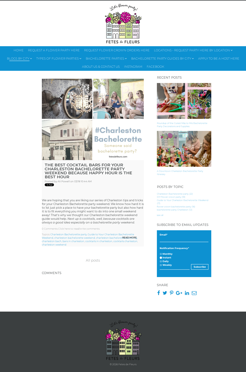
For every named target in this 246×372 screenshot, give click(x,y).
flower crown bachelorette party (176, 206)
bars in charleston (73, 241)
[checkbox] (175, 259)
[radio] (175, 254)
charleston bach (52, 241)
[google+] (180, 294)
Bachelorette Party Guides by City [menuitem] (161, 58)
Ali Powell (64, 181)
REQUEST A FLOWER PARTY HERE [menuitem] (54, 50)
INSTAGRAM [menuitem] (133, 66)
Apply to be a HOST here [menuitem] (218, 58)
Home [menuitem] (19, 50)
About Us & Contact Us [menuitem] (101, 66)
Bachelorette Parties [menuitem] (105, 58)
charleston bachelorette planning (116, 238)
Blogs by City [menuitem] (18, 58)
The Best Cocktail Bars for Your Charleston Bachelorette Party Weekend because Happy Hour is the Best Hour (88, 170)
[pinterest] (172, 294)
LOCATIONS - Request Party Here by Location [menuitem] (192, 50)
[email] (195, 294)
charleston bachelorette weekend (74, 238)
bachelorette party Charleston (174, 209)
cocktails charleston (125, 241)
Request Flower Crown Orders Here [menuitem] (117, 50)
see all (160, 215)
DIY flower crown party (171, 197)
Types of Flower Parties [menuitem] (57, 58)
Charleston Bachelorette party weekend (81, 204)
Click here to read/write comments (79, 228)
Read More (129, 237)
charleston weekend (54, 244)
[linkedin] (188, 294)
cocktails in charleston (98, 241)
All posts (93, 260)
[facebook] (159, 294)
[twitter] (166, 294)
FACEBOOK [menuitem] (155, 66)
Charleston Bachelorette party (68, 234)
